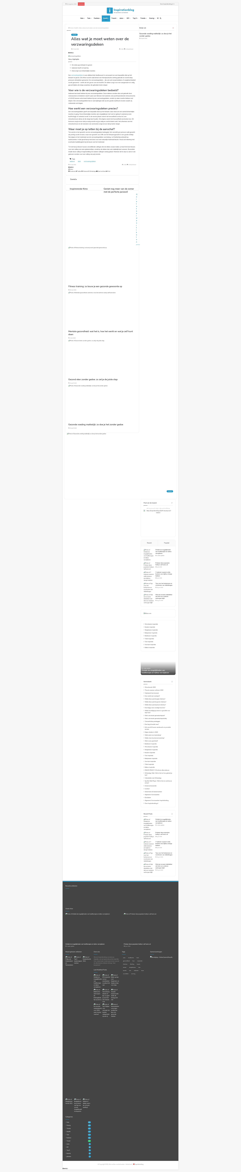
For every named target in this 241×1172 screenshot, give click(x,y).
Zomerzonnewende (150, 786)
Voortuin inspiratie (150, 644)
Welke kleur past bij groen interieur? (155, 702)
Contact (147, 788)
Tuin (88, 18)
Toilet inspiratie (149, 638)
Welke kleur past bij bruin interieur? (155, 705)
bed (138, 957)
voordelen (126, 973)
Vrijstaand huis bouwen (152, 693)
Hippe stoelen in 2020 (151, 732)
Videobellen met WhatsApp (153, 778)
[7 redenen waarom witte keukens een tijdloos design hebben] (149, 576)
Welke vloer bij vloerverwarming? (154, 738)
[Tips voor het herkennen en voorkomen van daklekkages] (149, 587)
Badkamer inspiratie (151, 636)
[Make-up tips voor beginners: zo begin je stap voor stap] (115, 980)
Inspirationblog (139, 1164)
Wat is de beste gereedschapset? (155, 715)
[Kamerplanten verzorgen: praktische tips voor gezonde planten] (115, 1010)
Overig (151, 18)
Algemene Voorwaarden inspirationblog (157, 800)
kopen (138, 964)
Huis (82, 18)
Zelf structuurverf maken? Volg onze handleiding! (158, 508)
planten (69, 1156)
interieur (125, 964)
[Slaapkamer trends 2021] (69, 1101)
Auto (121, 18)
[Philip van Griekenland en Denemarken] (69, 961)
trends (125, 970)
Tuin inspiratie (149, 641)
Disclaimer (148, 797)
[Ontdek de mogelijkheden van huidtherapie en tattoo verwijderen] (149, 555)
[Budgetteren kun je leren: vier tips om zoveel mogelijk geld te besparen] (78, 1105)
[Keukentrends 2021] (87, 959)
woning (133, 973)
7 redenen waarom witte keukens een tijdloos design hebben (163, 574)
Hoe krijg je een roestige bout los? (155, 707)
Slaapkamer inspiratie (151, 630)
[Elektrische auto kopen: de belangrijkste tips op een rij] (98, 995)
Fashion (96, 18)
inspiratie (139, 961)
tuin (130, 970)
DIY (128, 18)
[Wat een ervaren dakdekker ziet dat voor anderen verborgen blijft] (149, 599)
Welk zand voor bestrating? (153, 735)
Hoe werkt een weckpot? (152, 696)
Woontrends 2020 (150, 687)
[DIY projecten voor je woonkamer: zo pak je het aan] (106, 980)
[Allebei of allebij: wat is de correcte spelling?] (87, 1103)
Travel (113, 18)
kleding (132, 964)
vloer (142, 970)
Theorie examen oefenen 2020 (154, 690)
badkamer (131, 957)
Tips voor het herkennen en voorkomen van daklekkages (163, 584)
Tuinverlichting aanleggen (152, 721)
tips (139, 967)
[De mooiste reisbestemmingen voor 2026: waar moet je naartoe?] (98, 1009)
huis (133, 961)
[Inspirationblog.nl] (120, 10)
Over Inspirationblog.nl (166, 4)
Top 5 (135, 18)
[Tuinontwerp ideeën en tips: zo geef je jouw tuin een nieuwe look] (106, 996)
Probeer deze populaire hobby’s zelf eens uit (162, 564)
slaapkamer (132, 967)
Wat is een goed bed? (151, 741)
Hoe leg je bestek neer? (152, 724)
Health (105, 18)
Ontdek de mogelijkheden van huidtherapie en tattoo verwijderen (163, 551)
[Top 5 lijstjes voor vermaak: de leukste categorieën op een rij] (106, 1010)
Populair (166, 543)
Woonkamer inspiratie (151, 624)
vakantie (136, 970)
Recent (149, 543)
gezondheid (126, 961)
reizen (124, 967)
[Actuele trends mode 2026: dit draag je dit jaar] (115, 995)
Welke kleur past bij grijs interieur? (155, 699)
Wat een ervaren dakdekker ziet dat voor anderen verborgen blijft (163, 596)
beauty (69, 1153)
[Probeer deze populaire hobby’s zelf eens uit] (149, 566)
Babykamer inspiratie (151, 633)
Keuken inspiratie (150, 627)
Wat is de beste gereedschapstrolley (156, 718)
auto (124, 957)
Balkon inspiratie (150, 647)
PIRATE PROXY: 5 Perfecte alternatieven (157, 770)
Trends (142, 18)
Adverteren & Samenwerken (153, 791)
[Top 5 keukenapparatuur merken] (78, 1027)
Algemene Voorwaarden (152, 794)
